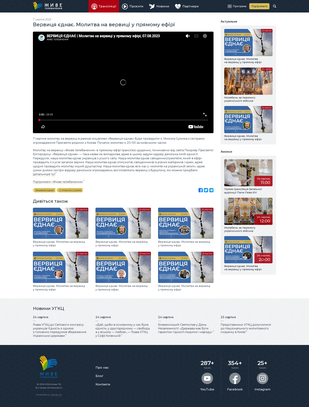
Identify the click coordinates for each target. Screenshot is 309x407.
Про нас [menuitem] (102, 367)
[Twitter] (206, 190)
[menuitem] (104, 6)
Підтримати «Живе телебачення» (58, 182)
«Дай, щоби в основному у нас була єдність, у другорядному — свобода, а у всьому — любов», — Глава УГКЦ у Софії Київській (122, 330)
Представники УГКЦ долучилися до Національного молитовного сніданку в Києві (246, 328)
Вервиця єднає (45, 190)
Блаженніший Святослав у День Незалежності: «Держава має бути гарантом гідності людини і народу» (185, 328)
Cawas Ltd (56, 394)
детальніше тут (44, 174)
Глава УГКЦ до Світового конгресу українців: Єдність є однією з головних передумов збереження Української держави (59, 330)
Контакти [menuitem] (102, 384)
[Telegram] (211, 190)
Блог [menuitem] (99, 376)
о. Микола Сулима (70, 190)
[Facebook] (200, 190)
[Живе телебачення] (47, 6)
